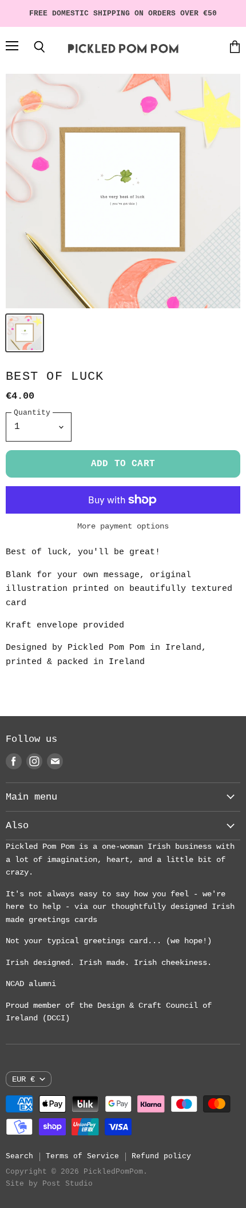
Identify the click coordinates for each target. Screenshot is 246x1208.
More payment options (123, 526)
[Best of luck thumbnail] (24, 333)
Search (19, 1156)
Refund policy (161, 1156)
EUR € (23, 1079)
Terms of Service (82, 1156)
